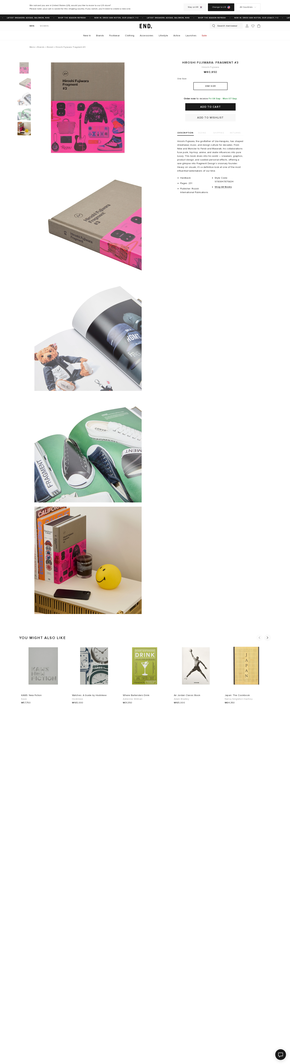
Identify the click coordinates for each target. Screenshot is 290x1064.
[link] (145, 26)
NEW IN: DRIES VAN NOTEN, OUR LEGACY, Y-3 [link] (108, 18)
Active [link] (176, 35)
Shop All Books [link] (223, 187)
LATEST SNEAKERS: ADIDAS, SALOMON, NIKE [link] (159, 18)
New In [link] (87, 35)
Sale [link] (204, 35)
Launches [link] (191, 35)
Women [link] (44, 26)
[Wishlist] (252, 26)
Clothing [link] (129, 35)
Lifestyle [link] (163, 35)
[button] (259, 637)
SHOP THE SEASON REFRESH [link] (64, 18)
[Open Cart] (258, 26)
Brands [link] (100, 35)
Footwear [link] (114, 35)
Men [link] (32, 26)
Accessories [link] (146, 35)
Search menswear (227, 25)
